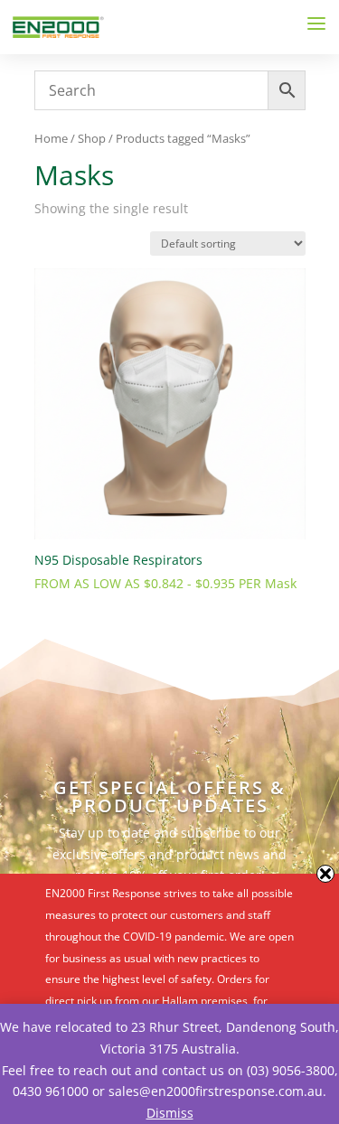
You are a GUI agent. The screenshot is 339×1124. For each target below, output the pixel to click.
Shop (92, 138)
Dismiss (169, 1112)
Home (51, 138)
